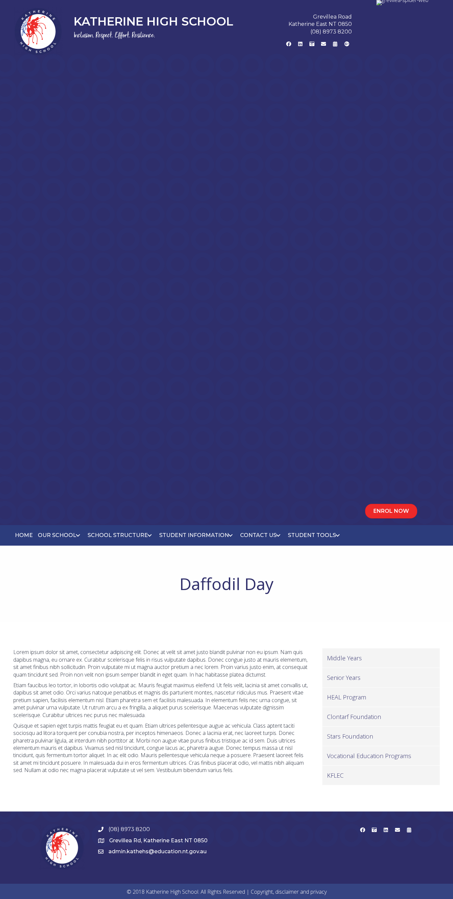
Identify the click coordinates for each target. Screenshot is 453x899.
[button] (289, 44)
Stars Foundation (350, 736)
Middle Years (344, 658)
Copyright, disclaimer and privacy (289, 891)
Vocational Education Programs (369, 756)
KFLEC (335, 775)
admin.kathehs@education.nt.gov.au (157, 851)
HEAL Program (346, 697)
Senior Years (343, 678)
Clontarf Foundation (354, 717)
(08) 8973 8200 (331, 32)
